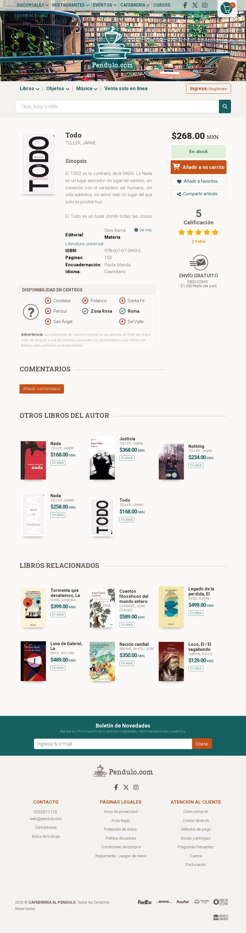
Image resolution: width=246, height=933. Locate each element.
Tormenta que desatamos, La (65, 593)
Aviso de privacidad (121, 811)
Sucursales (31, 5)
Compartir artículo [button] (200, 193)
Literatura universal (84, 244)
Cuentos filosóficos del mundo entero (133, 596)
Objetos (55, 88)
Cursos (161, 5)
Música (85, 88)
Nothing (196, 446)
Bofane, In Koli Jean (136, 649)
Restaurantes (69, 5)
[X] (195, 5)
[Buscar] (225, 106)
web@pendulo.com (46, 818)
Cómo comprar (195, 811)
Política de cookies (121, 838)
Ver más (145, 230)
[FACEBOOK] (185, 5)
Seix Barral (115, 230)
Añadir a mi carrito (203, 167)
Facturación (196, 864)
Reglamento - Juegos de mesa (120, 856)
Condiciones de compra (121, 847)
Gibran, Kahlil (200, 654)
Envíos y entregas (196, 838)
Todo (124, 500)
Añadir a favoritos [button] (200, 181)
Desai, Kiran (198, 599)
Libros (27, 88)
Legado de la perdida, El (201, 591)
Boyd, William (62, 653)
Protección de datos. (121, 829)
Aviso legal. (120, 820)
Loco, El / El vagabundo (199, 647)
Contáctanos (32, 15)
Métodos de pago (196, 829)
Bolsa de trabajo (46, 836)
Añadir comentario (41, 388)
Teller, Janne (80, 143)
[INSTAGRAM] (204, 5)
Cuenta (196, 856)
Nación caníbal (134, 644)
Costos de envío (196, 820)
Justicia (127, 438)
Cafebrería (133, 5)
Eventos (103, 5)
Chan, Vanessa (63, 600)
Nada (55, 443)
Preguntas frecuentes (196, 847)
